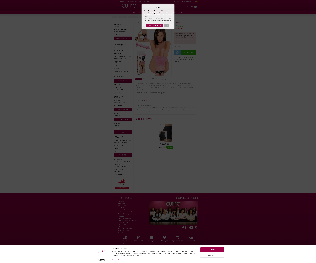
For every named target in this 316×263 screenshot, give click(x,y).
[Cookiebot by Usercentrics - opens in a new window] (101, 260)
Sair (166, 25)
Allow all (212, 249)
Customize (211, 255)
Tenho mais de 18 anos (154, 25)
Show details (115, 259)
